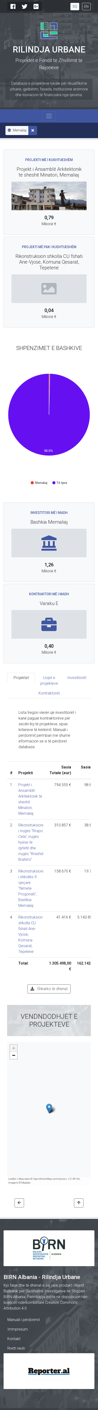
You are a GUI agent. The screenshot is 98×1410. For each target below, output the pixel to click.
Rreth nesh (16, 1348)
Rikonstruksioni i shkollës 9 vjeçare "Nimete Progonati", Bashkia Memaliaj (30, 888)
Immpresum (17, 1329)
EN (86, 6)
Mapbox (25, 1182)
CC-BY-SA (74, 1178)
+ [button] (13, 1048)
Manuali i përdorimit (23, 1319)
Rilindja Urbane (49, 50)
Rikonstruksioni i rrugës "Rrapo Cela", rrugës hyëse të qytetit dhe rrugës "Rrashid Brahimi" (30, 842)
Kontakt (13, 1339)
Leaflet (12, 1178)
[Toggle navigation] (49, 116)
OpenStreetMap (42, 1178)
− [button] (13, 1055)
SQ (75, 6)
